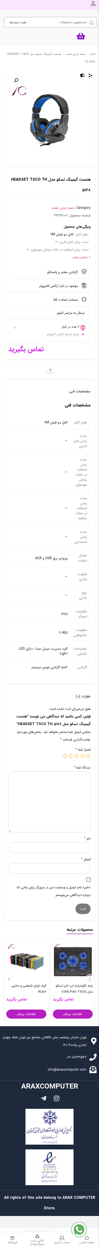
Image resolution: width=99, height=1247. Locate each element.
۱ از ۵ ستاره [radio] (88, 755)
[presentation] (9, 978)
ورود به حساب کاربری (93, 3)
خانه (92, 54)
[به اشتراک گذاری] (90, 76)
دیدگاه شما (82, 767)
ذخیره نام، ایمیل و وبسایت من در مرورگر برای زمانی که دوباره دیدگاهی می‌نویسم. (54, 891)
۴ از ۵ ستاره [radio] (70, 755)
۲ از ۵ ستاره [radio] (82, 755)
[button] (16, 80)
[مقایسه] (82, 76)
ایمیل (86, 859)
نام (87, 838)
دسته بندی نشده (76, 54)
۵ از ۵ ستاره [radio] (65, 755)
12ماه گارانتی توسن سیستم (49, 667)
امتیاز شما (83, 749)
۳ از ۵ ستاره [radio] (76, 755)
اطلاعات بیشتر (72, 1014)
